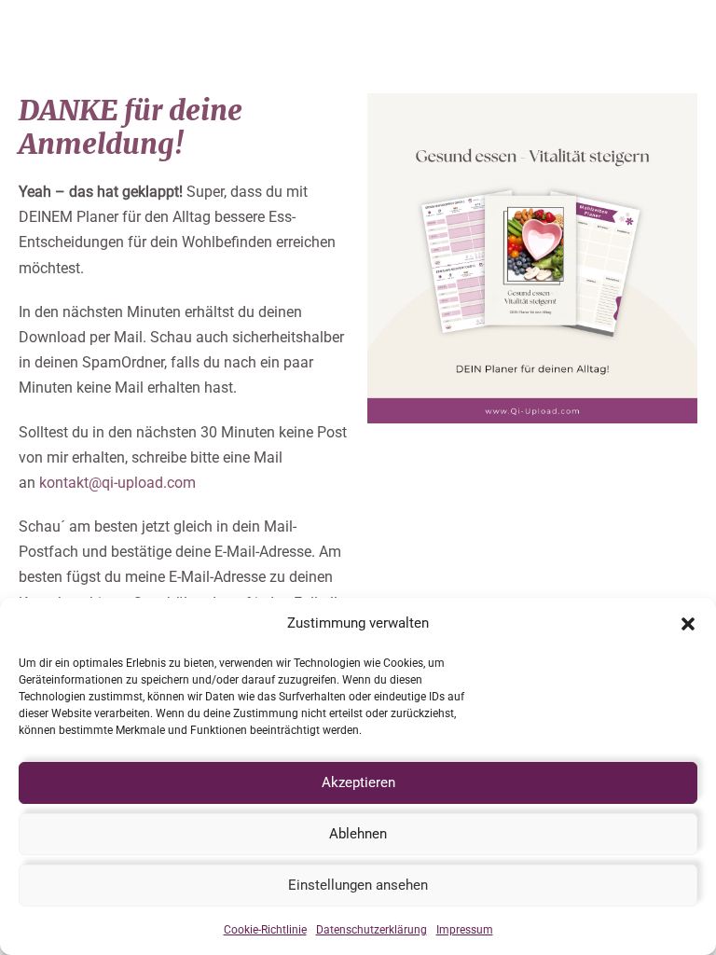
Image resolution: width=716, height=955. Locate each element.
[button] (688, 624)
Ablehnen (358, 833)
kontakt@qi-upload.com (117, 482)
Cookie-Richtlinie (265, 929)
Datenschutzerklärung (371, 929)
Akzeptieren (358, 782)
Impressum (464, 929)
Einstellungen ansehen (358, 885)
